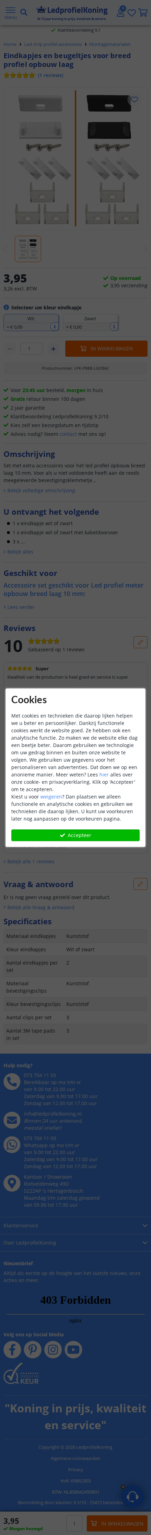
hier (104, 774)
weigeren (51, 796)
